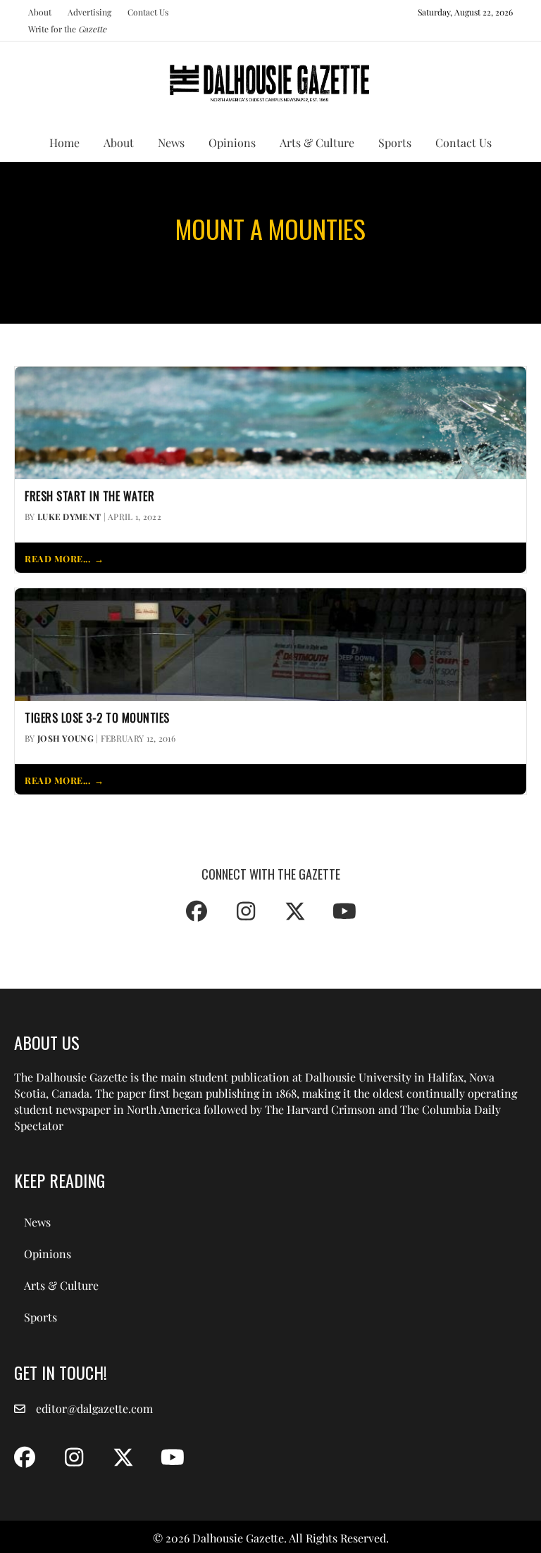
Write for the (67, 28)
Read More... (57, 558)
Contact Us (148, 12)
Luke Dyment (69, 516)
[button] (196, 911)
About (39, 12)
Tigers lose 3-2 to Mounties (97, 718)
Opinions (232, 142)
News (171, 142)
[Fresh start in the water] (270, 421)
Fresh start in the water (89, 496)
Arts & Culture (317, 142)
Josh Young (65, 738)
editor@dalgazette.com (94, 1408)
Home (64, 142)
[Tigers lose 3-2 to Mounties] (270, 642)
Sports (394, 142)
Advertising (89, 12)
